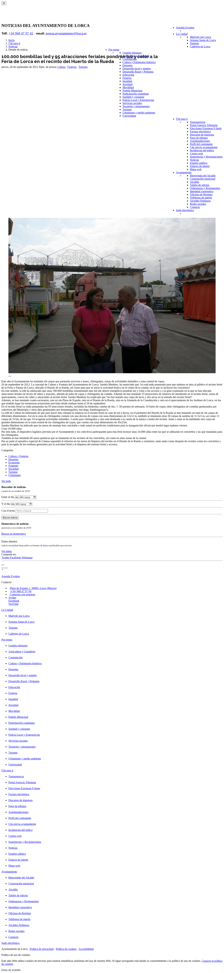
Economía (14, 462)
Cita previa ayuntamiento (204, 147)
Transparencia (197, 122)
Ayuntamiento (183, 172)
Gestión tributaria (132, 52)
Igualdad (127, 81)
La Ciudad (182, 33)
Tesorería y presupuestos (136, 106)
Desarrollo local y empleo (136, 68)
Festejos (126, 77)
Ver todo (6, 481)
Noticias (194, 159)
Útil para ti (182, 118)
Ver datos (6, 551)
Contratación (129, 59)
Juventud (127, 84)
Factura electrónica (200, 131)
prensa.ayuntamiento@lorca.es (66, 33)
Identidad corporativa (201, 191)
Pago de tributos (199, 137)
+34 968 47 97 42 (21, 33)
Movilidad (128, 87)
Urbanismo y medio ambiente (138, 112)
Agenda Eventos (185, 27)
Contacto (195, 207)
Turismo (194, 43)
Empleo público (198, 162)
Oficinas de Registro (201, 194)
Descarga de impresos (202, 134)
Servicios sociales (132, 103)
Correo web (196, 153)
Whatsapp (27, 557)
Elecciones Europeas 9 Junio (206, 128)
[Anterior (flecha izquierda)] (2, 567)
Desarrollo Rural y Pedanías (137, 71)
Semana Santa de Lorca (203, 40)
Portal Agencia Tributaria (204, 125)
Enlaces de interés (200, 166)
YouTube (13, 603)
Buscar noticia (10, 517)
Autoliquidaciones (200, 140)
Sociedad (13, 468)
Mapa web (196, 169)
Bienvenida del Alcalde (203, 175)
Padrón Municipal (132, 90)
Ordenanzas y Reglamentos (205, 188)
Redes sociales (198, 203)
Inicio (11, 40)
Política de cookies (66, 948)
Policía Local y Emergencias (138, 100)
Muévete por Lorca (200, 37)
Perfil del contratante (201, 144)
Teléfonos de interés (201, 197)
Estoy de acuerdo (10, 969)
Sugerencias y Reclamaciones (206, 156)
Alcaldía (194, 181)
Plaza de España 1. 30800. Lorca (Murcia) (33, 588)
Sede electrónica (185, 210)
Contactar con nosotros (22, 594)
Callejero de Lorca (200, 46)
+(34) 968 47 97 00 (20, 591)
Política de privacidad (42, 948)
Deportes (127, 65)
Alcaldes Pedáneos (200, 200)
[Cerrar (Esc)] (2, 564)
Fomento (13, 465)
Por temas (113, 49)
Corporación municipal (202, 178)
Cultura (61, 66)
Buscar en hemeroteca (13, 533)
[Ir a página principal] (22, 16)
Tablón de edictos (199, 185)
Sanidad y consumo (133, 96)
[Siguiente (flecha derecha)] (6, 567)
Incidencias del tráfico (202, 150)
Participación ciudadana (135, 93)
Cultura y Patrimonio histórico (139, 62)
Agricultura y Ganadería (21, 651)
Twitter (5, 557)
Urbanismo (14, 475)
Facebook (16, 557)
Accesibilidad (86, 948)
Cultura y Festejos (18, 456)
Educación (128, 74)
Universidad (129, 115)
